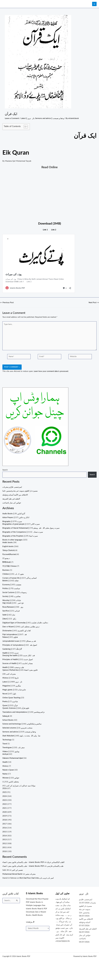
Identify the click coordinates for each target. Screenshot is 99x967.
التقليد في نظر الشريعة (11, 499)
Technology (7, 740)
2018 (4, 820)
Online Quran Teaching (11, 698)
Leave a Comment (12, 118)
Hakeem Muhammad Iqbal (12, 758)
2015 (4, 832)
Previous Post (7, 302)
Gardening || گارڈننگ (12, 649)
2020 (4, 812)
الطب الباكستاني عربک (55, 862)
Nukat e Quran (8, 770)
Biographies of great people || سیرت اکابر (21, 524)
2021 (4, 808)
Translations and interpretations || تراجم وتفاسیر (23, 712)
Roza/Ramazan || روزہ (12, 607)
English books (8, 546)
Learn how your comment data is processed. (51, 371)
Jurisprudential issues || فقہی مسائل (19, 641)
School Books (8, 720)
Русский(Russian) (9, 554)
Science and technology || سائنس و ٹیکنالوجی (22, 724)
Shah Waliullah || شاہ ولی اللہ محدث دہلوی (21, 736)
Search (5, 470)
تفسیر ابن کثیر (17, 870)
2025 (4, 792)
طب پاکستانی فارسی (55, 866)
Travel (4, 744)
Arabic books (7, 542)
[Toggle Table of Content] (24, 127)
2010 (4, 851)
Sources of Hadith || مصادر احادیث (17, 663)
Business (6, 570)
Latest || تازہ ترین (27, 118)
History (5, 766)
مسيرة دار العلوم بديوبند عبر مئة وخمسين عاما (20, 491)
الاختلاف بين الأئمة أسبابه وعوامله (15, 495)
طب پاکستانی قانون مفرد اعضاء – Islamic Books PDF (23, 862)
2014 (4, 836)
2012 (4, 843)
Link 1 (45, 230)
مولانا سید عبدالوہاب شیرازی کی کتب (20, 786)
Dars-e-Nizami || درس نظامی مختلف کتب (20, 627)
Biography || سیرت (12, 521)
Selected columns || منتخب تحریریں (17, 728)
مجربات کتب (11, 674)
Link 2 (53, 230)
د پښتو (7, 558)
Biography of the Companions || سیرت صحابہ (22, 532)
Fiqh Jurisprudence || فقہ (14, 634)
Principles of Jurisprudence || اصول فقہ (19, 645)
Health (5, 762)
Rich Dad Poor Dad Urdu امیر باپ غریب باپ (37, 878)
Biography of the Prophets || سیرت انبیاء (20, 536)
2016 (4, 828)
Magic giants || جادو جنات (14, 690)
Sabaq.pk (5, 716)
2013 (4, 839)
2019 (4, 816)
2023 (4, 800)
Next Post (94, 302)
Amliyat (5, 754)
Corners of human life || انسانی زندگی (19, 578)
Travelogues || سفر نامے (13, 747)
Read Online (49, 167)
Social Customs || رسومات (14, 592)
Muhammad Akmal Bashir (12, 874)
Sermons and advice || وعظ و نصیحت (49, 118)
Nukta (4, 774)
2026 (4, 788)
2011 (4, 847)
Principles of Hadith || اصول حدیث (17, 659)
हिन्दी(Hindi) (6, 562)
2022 (4, 804)
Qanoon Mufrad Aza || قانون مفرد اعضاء (19, 670)
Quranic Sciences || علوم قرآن (15, 708)
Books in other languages (12, 540)
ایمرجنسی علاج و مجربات (12, 487)
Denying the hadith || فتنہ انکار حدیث (18, 655)
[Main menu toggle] (94, 4)
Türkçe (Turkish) (8, 550)
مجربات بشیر (30, 874)
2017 (4, 824)
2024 (4, 796)
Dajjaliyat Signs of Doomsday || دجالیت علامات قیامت (25, 623)
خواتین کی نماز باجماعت (11, 503)
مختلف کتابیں (14, 782)
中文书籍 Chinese (9, 566)
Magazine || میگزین (11, 686)
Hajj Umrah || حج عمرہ (13, 603)
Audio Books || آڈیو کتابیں (13, 514)
